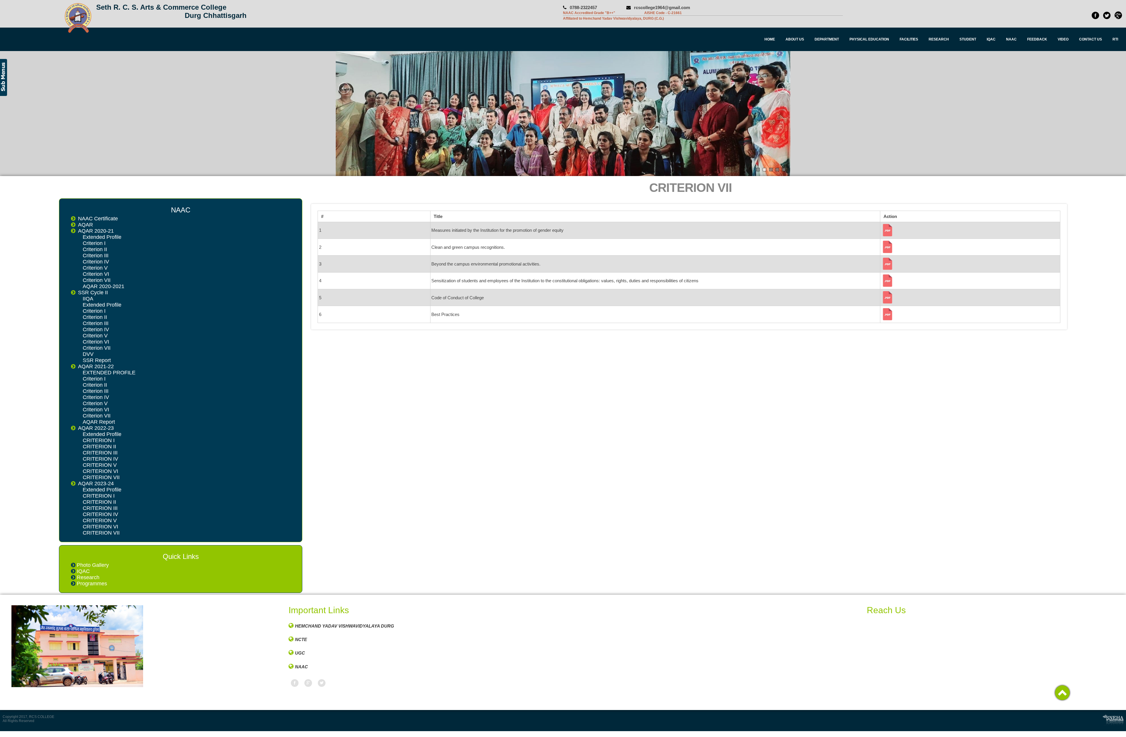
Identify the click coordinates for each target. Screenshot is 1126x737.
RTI (1115, 39)
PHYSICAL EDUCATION (869, 39)
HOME (769, 39)
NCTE (301, 639)
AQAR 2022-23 (96, 428)
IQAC (991, 39)
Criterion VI (96, 274)
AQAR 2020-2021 (103, 286)
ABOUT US (795, 39)
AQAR (85, 225)
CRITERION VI (100, 471)
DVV (88, 354)
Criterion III (95, 255)
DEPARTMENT (827, 39)
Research (88, 577)
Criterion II (95, 249)
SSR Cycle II (93, 292)
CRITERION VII (101, 477)
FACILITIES (909, 39)
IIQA (88, 299)
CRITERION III (100, 453)
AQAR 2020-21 (96, 231)
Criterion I (94, 243)
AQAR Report (99, 422)
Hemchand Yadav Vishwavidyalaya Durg (344, 625)
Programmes (92, 583)
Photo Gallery (93, 565)
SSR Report (97, 360)
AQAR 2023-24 (96, 483)
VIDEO (1063, 39)
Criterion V (95, 268)
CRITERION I (99, 440)
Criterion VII (97, 280)
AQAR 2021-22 (96, 366)
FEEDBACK (1037, 39)
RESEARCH (939, 39)
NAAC (1011, 39)
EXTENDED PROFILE (109, 373)
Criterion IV (96, 262)
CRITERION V (100, 465)
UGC (300, 652)
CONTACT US (1090, 39)
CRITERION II (99, 446)
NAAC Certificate (98, 219)
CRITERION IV (100, 459)
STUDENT (967, 39)
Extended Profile (102, 237)
